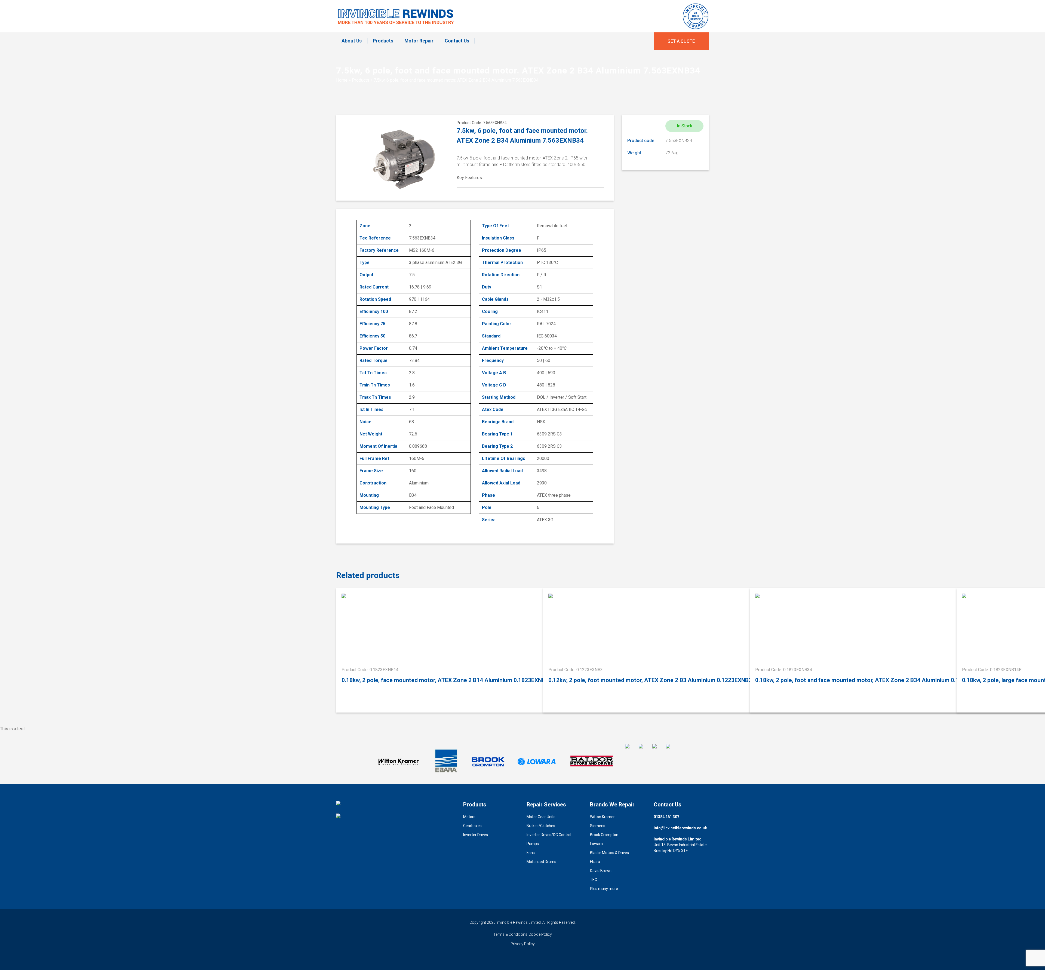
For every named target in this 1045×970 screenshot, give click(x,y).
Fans (531, 853)
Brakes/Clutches (541, 826)
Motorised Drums (541, 862)
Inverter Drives (475, 835)
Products (383, 41)
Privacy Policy (523, 944)
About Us (352, 41)
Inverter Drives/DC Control (549, 835)
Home (342, 80)
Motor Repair (419, 41)
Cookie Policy (540, 934)
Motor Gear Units (541, 817)
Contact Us (457, 41)
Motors (469, 817)
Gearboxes (472, 826)
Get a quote (681, 41)
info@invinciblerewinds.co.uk (680, 828)
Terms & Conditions (510, 934)
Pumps (533, 844)
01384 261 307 (666, 817)
